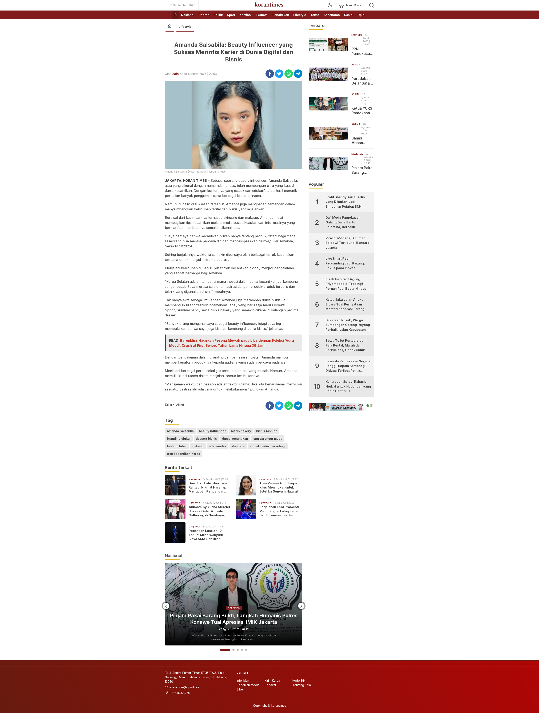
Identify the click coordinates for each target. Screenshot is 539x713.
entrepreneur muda (267, 438)
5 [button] (246, 650)
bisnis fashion (266, 431)
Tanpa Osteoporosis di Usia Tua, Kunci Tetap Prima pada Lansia (233, 618)
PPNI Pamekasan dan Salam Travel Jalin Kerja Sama (361, 51)
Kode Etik (299, 680)
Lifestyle (185, 26)
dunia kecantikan (235, 438)
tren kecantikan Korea (183, 453)
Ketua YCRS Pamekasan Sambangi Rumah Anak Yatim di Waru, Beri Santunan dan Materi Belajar (362, 110)
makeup (198, 446)
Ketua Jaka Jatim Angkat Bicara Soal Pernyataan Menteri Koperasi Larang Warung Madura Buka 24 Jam (345, 304)
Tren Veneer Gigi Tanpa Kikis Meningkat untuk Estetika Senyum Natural (278, 487)
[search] (371, 5)
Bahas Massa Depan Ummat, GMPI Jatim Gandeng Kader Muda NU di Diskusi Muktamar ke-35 (362, 140)
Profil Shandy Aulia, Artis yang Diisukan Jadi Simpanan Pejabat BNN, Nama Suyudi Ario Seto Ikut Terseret (347, 202)
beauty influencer (212, 431)
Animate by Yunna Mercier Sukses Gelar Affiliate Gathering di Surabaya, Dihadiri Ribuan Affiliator (209, 511)
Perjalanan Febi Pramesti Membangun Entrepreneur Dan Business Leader (280, 511)
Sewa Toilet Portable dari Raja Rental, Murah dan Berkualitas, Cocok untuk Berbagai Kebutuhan (346, 346)
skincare (238, 446)
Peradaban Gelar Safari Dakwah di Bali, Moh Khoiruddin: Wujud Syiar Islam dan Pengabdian (361, 81)
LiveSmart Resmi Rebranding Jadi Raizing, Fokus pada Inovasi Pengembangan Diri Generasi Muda (345, 263)
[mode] (329, 5)
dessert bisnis (206, 438)
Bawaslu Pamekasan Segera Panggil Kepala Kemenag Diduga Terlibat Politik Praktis (348, 366)
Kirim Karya (272, 680)
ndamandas (217, 446)
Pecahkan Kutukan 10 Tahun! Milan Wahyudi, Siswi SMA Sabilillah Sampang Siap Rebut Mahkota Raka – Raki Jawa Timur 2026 (209, 535)
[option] (233, 604)
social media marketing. (268, 446)
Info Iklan (243, 680)
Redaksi (270, 685)
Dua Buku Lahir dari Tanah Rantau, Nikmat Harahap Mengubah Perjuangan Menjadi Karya (209, 487)
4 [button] (242, 650)
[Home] (175, 15)
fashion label (177, 446)
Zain (175, 74)
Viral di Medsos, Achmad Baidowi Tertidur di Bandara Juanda (347, 243)
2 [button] (229, 650)
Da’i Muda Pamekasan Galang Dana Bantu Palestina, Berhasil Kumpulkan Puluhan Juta (345, 222)
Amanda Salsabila (180, 431)
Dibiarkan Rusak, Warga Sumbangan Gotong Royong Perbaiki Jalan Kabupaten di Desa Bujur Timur (348, 325)
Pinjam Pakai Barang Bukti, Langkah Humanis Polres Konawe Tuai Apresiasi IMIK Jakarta (362, 170)
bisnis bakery (241, 431)
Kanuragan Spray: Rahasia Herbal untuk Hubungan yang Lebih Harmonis (348, 386)
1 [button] (221, 650)
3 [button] (238, 650)
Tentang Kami (301, 685)
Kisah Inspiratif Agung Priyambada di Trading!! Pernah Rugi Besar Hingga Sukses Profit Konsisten (346, 284)
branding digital (179, 438)
